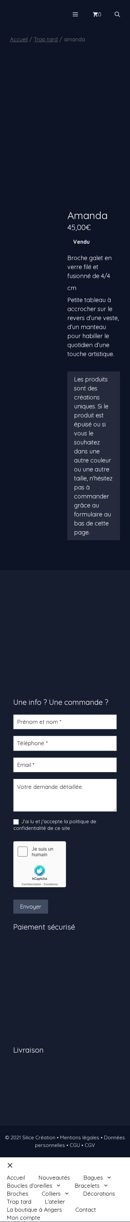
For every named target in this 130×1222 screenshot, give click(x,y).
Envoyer (30, 906)
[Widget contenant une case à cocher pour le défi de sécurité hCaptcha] (39, 864)
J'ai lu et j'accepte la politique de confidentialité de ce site (54, 824)
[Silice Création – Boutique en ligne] (37, 14)
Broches (17, 1193)
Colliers (51, 1193)
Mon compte (23, 1217)
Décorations (99, 1193)
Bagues (93, 1177)
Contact (85, 1209)
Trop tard (46, 39)
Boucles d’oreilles (29, 1185)
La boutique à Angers (34, 1209)
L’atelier (55, 1201)
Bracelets (87, 1185)
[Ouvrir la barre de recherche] (117, 14)
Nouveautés (54, 1177)
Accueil (19, 39)
